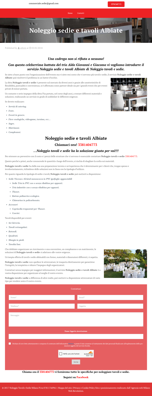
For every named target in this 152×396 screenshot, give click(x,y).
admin (23, 47)
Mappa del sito (65, 387)
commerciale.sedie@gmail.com (44, 3)
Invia (76, 362)
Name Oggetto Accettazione (76, 331)
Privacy (71, 343)
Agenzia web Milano (140, 387)
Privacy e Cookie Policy (84, 387)
